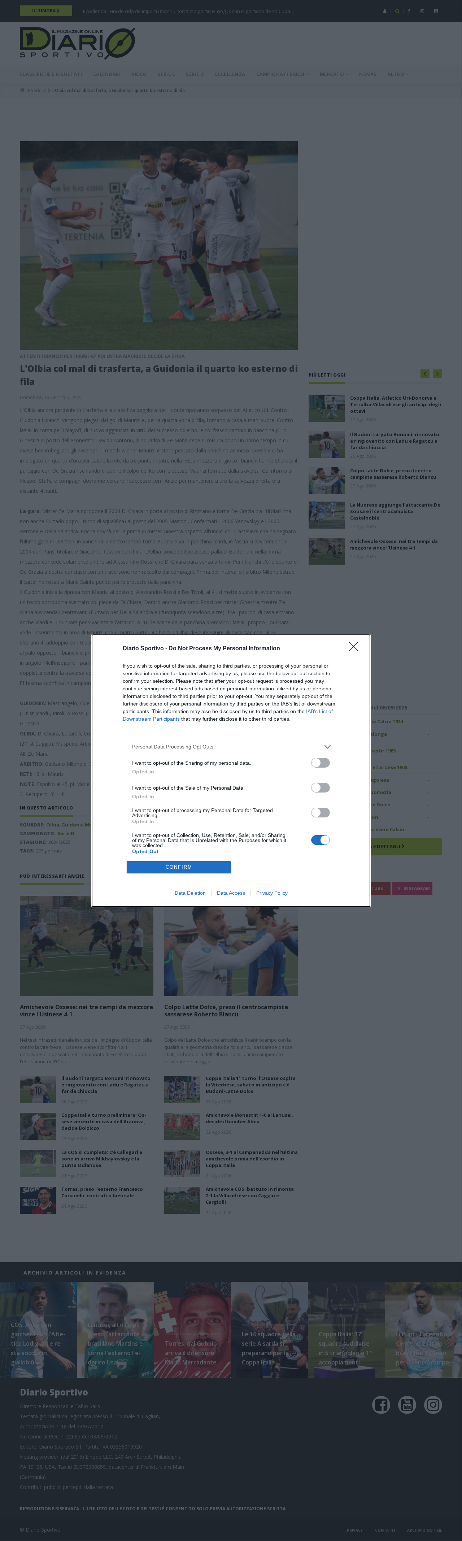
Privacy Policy (272, 893)
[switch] (320, 763)
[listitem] (231, 747)
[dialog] (231, 771)
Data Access (231, 893)
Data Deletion (190, 893)
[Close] (356, 649)
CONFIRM (179, 867)
